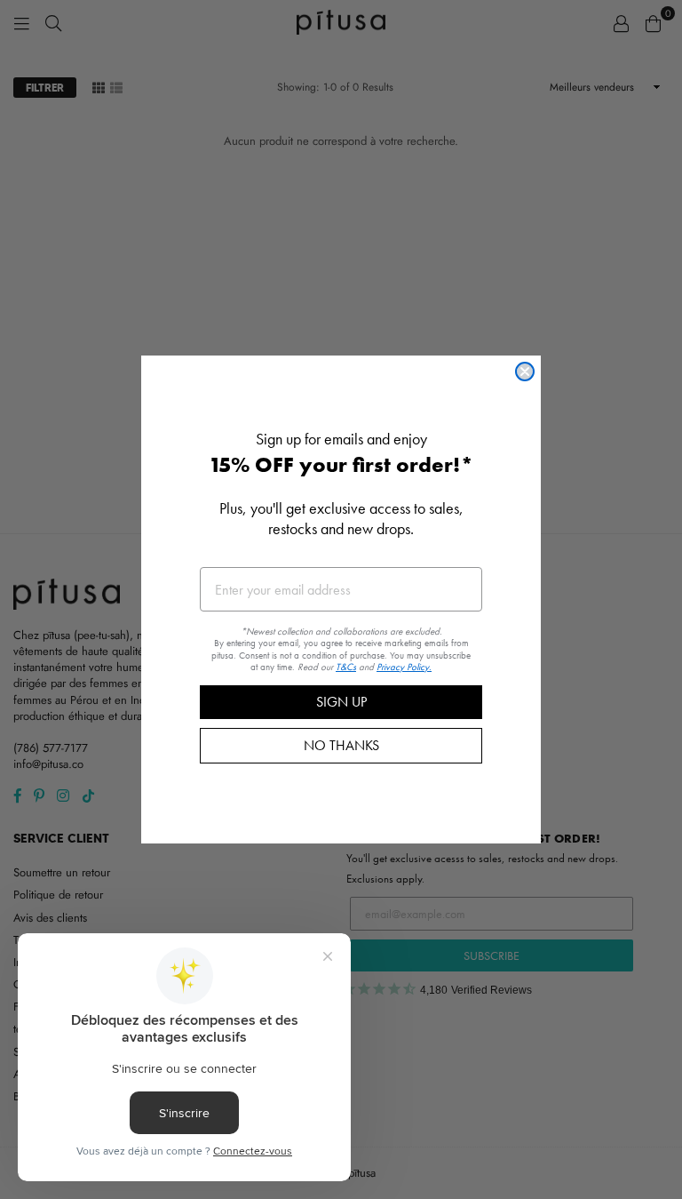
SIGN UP (341, 701)
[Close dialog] (525, 371)
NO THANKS (341, 745)
